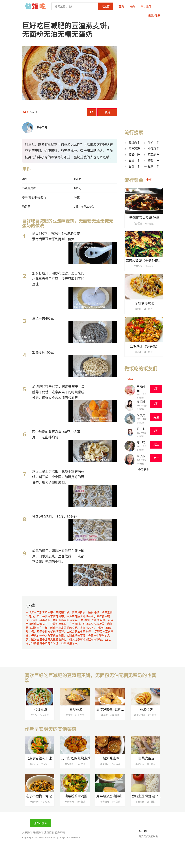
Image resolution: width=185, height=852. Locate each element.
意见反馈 (49, 832)
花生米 (141, 429)
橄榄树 (141, 401)
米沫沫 (141, 415)
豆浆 (31, 144)
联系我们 (38, 832)
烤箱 (48, 516)
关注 (156, 388)
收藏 (107, 112)
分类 (132, 6)
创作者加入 (40, 823)
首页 (121, 6)
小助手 (148, 6)
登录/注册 (154, 15)
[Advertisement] (143, 69)
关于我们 (27, 832)
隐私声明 (60, 832)
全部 (149, 179)
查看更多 (143, 469)
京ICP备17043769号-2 (68, 837)
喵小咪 (141, 442)
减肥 (93, 151)
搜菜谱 (106, 6)
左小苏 (141, 456)
